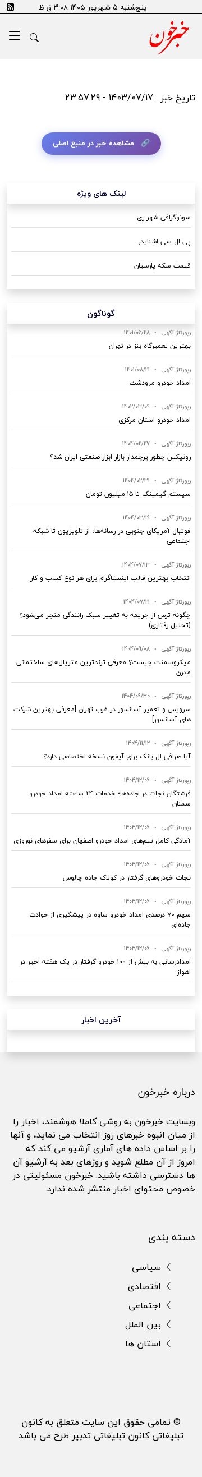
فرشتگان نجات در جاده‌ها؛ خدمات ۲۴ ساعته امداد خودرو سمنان (110, 798)
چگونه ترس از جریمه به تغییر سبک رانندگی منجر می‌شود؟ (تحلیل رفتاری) (105, 620)
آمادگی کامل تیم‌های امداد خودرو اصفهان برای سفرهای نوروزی (102, 840)
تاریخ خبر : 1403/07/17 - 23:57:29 (130, 97)
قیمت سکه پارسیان (162, 266)
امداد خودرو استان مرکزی (154, 420)
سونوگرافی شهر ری (164, 217)
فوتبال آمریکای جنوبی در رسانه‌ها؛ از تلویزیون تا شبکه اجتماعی (112, 536)
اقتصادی (146, 1286)
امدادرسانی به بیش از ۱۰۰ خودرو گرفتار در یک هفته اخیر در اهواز (105, 967)
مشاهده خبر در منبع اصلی (93, 143)
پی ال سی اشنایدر (164, 241)
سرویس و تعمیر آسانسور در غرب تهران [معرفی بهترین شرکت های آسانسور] (102, 714)
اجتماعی (146, 1305)
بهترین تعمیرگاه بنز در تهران (150, 346)
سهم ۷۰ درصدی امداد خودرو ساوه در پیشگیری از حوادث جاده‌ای (110, 920)
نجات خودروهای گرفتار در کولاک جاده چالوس (127, 878)
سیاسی (148, 1267)
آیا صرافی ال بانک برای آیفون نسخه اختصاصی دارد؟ (117, 756)
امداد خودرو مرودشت (160, 383)
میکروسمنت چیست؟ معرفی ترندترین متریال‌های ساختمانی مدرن (103, 667)
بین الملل (144, 1324)
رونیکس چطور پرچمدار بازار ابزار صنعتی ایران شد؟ (120, 457)
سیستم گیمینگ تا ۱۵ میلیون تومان (138, 494)
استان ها (144, 1343)
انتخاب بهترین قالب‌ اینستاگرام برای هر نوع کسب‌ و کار (110, 578)
